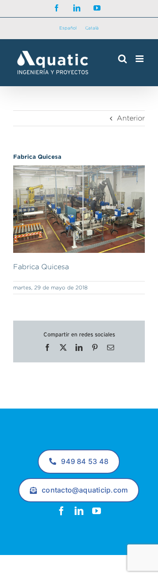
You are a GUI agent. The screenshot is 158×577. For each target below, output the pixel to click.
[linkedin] (79, 511)
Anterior (131, 118)
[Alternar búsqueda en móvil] (122, 58)
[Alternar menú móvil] (140, 58)
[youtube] (96, 511)
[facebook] (61, 511)
